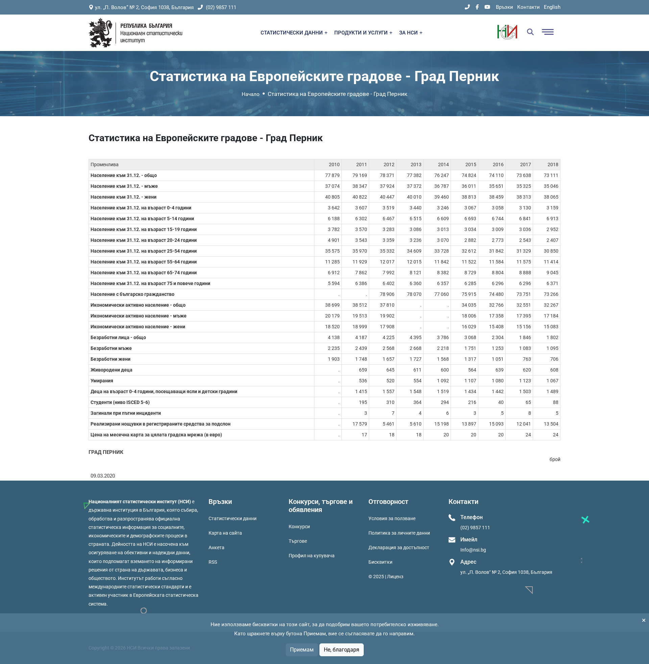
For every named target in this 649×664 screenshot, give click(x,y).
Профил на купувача (312, 555)
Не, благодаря (341, 649)
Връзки (504, 7)
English (552, 7)
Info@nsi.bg (473, 550)
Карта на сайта (225, 533)
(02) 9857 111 (220, 7)
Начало (251, 94)
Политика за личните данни (399, 533)
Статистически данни (233, 518)
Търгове (298, 541)
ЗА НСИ (409, 33)
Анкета (216, 547)
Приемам (302, 649)
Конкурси (299, 526)
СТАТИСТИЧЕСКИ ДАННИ (292, 33)
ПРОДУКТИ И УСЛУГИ (361, 33)
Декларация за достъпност (398, 547)
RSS (213, 562)
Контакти (528, 7)
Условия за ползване (391, 518)
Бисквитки (380, 562)
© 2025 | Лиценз (385, 576)
